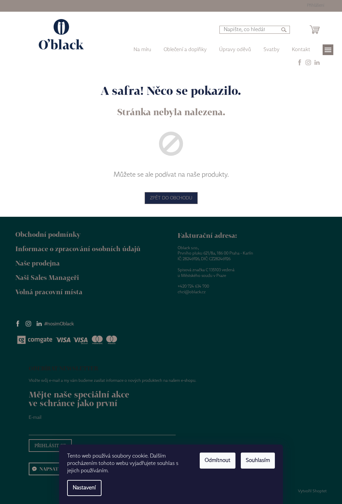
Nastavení (84, 488)
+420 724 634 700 (193, 286)
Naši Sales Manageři (47, 277)
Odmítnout (217, 460)
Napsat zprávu (59, 469)
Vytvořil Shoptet (312, 491)
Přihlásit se (50, 445)
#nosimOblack (59, 324)
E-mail (35, 417)
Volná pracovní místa (48, 292)
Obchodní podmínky (47, 234)
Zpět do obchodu (171, 198)
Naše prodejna (37, 263)
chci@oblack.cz (192, 292)
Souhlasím (258, 460)
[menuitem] (185, 49)
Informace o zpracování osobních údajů (78, 249)
